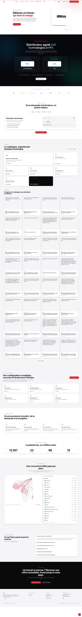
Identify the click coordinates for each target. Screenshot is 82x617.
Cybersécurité (48, 607)
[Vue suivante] (70, 40)
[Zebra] (57, 103)
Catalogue (22, 1)
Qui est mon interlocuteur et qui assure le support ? (46, 565)
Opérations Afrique (38, 1)
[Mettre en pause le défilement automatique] (66, 40)
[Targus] (48, 103)
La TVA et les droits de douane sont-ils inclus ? (45, 555)
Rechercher (69, 16)
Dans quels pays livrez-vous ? (42, 558)
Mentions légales (73, 613)
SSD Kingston (69, 19)
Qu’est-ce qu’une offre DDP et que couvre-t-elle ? (46, 552)
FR (55, 1)
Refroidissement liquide (49, 605)
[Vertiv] (76, 103)
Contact (44, 1)
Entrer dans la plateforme (74, 1)
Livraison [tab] (49, 122)
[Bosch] (67, 103)
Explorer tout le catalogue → (72, 159)
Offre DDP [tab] (43, 122)
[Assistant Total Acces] (79, 614)
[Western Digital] (12, 103)
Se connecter (64, 1)
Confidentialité (68, 613)
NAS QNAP (64, 19)
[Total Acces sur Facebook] (63, 609)
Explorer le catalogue (28, 31)
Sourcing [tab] (38, 122)
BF (59, 1)
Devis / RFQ (32, 1)
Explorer (16, 1)
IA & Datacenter (48, 604)
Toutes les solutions (73, 387)
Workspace (30, 605)
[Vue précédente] (68, 40)
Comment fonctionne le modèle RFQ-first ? (44, 546)
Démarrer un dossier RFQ (40, 142)
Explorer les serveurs (40, 89)
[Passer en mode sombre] (68, 1)
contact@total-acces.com (66, 606)
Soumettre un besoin (17, 31)
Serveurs (26, 1)
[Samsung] (21, 103)
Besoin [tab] (32, 122)
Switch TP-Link (59, 19)
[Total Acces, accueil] (4, 2)
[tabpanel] (41, 132)
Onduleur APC (54, 19)
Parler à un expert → (14, 551)
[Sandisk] (39, 103)
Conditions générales (62, 613)
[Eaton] (30, 103)
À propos (77, 613)
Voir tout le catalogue (40, 371)
